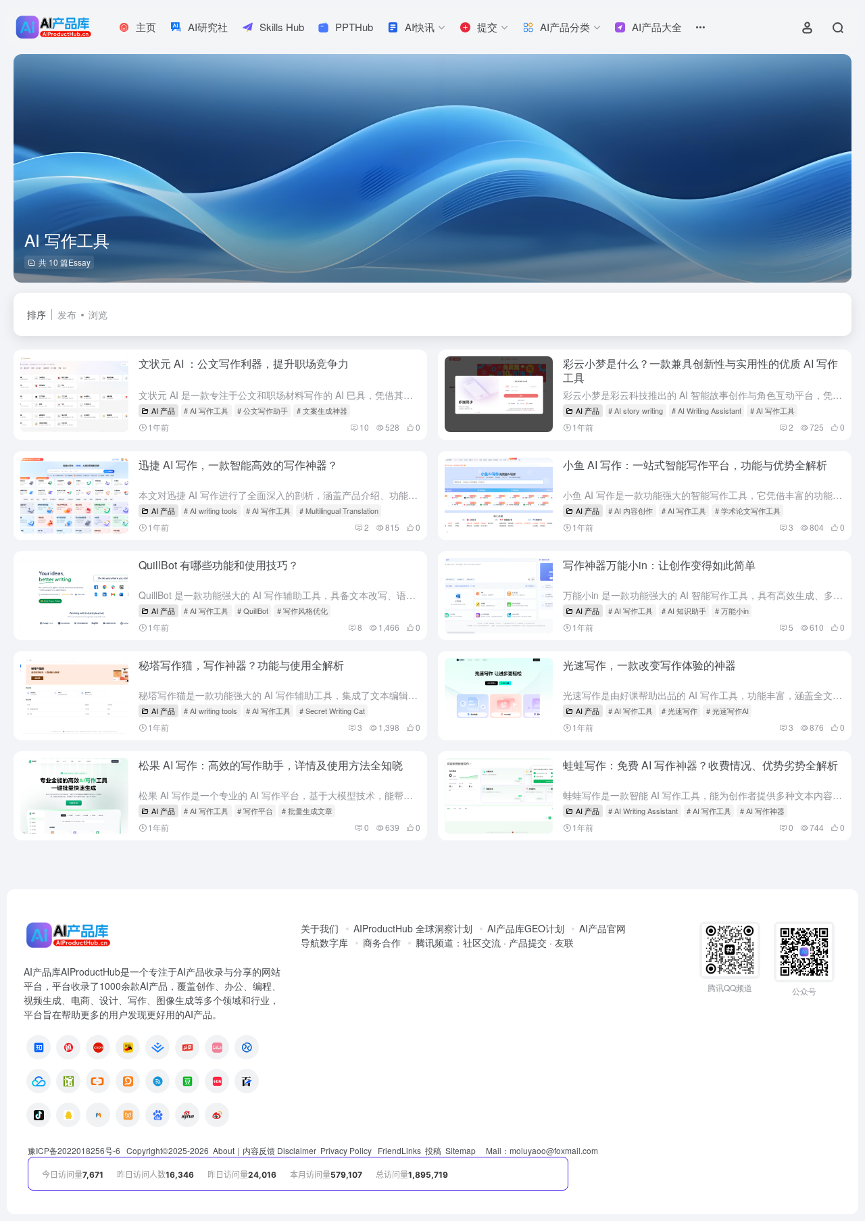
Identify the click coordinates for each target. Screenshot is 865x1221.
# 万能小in (732, 610)
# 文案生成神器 (322, 410)
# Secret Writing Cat (332, 710)
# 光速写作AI (727, 710)
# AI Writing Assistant (706, 410)
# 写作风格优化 (302, 610)
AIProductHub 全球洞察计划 (412, 928)
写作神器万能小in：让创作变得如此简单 (659, 565)
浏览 (98, 314)
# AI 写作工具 (206, 410)
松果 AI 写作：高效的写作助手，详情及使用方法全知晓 (271, 765)
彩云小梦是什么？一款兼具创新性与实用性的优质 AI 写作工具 (700, 370)
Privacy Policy (346, 1150)
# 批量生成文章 (307, 810)
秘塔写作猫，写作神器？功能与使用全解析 (241, 665)
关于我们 (320, 928)
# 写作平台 (255, 810)
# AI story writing (635, 410)
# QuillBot (252, 610)
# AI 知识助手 (684, 610)
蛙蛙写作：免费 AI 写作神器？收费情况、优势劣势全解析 (700, 765)
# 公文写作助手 (262, 410)
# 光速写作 (679, 710)
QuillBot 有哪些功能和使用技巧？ (219, 565)
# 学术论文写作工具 (748, 510)
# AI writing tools (210, 510)
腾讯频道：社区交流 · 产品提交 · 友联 (495, 942)
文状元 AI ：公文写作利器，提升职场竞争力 (244, 363)
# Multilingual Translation (338, 510)
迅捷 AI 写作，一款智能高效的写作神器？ (238, 465)
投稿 (433, 1150)
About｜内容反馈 (244, 1150)
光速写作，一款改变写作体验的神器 (649, 665)
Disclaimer (296, 1150)
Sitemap (460, 1150)
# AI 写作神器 (762, 810)
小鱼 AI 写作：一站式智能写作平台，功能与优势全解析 (695, 465)
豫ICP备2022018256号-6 (74, 1150)
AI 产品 (163, 410)
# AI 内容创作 (630, 510)
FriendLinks (399, 1150)
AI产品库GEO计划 (525, 928)
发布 (66, 314)
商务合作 (382, 942)
